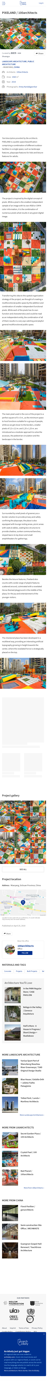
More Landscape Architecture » (32, 1115)
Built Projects (32, 971)
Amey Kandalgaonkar (28, 86)
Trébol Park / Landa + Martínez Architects (30, 1100)
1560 (14, 77)
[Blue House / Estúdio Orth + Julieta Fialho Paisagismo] (10, 1086)
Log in (41, 3)
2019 (14, 81)
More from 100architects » (34, 1188)
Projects (19, 971)
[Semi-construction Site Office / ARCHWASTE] (10, 1232)
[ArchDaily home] (23, 3)
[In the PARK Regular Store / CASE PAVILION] (13, 995)
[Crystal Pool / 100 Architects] (10, 1159)
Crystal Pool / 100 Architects (29, 1154)
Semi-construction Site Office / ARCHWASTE (31, 1227)
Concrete (7, 971)
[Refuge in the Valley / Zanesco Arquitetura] (13, 1014)
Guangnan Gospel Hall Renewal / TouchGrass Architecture (31, 1247)
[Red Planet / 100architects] (10, 1178)
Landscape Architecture (14, 61)
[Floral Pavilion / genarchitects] (10, 1213)
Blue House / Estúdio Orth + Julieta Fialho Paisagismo (32, 1083)
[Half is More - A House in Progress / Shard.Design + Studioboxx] (13, 1032)
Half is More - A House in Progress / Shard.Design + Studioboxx (32, 1030)
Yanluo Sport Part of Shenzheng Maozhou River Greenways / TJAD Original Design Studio (31, 1065)
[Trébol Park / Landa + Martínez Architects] (10, 1105)
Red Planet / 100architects (27, 1173)
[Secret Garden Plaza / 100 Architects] (10, 1140)
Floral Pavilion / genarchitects (28, 1208)
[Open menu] (3, 3)
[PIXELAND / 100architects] (22, 808)
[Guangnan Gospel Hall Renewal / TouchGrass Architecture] (10, 1250)
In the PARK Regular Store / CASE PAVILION (32, 992)
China (17, 67)
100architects (22, 72)
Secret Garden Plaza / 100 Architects (31, 1135)
